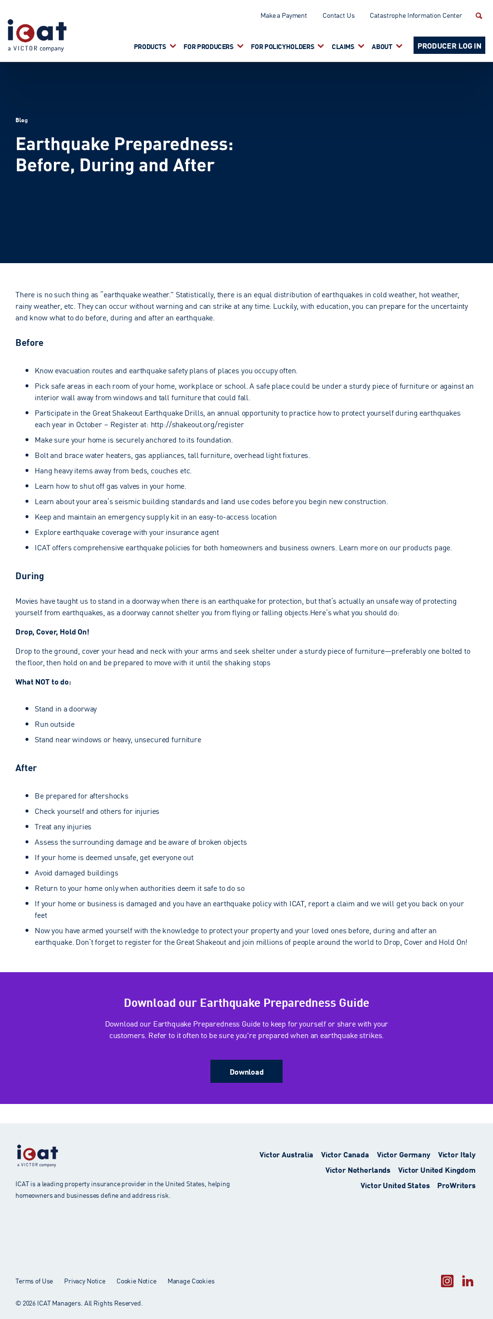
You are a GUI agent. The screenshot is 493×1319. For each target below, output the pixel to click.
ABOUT (382, 46)
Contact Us (339, 15)
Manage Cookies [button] (191, 1280)
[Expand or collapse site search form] (477, 15)
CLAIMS (343, 46)
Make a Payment (283, 15)
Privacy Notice (84, 1280)
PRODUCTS (150, 46)
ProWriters (456, 1184)
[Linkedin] (467, 1280)
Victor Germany (403, 1153)
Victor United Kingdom (437, 1169)
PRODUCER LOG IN (449, 45)
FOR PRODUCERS (208, 46)
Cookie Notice (136, 1280)
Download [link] (247, 1071)
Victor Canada (345, 1153)
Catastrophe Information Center (416, 15)
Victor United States (395, 1184)
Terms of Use (34, 1280)
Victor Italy (457, 1153)
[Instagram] (447, 1280)
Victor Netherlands (357, 1169)
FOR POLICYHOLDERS (282, 46)
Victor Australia (286, 1153)
